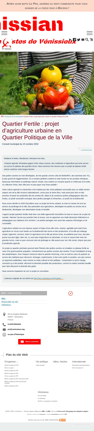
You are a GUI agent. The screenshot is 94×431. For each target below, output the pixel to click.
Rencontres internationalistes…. (81, 365)
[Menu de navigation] (4, 33)
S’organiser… (11, 361)
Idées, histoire (60, 361)
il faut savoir (61, 411)
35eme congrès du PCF (11, 370)
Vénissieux (8, 116)
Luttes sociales (40, 365)
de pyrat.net (42, 414)
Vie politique (42, 361)
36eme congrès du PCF (11, 373)
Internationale (79, 361)
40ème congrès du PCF (11, 386)
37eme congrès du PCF (11, 376)
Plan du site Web (17, 354)
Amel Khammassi (87, 150)
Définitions (6, 305)
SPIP (66, 414)
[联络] (83, 39)
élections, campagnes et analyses (47, 401)
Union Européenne (77, 368)
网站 (3, 299)
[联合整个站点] (62, 420)
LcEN (48, 411)
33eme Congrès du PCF (11, 365)
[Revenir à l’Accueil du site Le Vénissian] (6, 44)
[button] (70, 39)
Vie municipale (17, 116)
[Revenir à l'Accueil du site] (2, 117)
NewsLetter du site (9, 302)
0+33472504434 (14, 324)
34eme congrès (9, 368)
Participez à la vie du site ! (81, 424)
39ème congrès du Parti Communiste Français (15, 382)
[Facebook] (74, 39)
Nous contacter (32, 341)
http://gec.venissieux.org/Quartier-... (48, 278)
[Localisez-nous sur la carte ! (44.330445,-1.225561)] (70, 293)
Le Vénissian (41, 398)
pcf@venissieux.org (16, 329)
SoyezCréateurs (55, 414)
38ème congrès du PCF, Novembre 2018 (16, 379)
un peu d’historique (16, 334)
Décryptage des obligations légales (77, 411)
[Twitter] (79, 39)
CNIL (43, 411)
